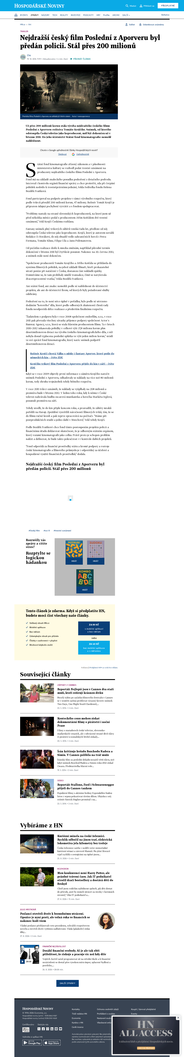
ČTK (29, 55)
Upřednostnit (82, 154)
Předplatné (168, 5)
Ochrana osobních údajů (108, 1009)
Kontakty (76, 1009)
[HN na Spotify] (56, 1028)
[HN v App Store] (52, 1042)
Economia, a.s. (40, 1013)
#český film (34, 530)
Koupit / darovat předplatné (143, 1009)
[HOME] (16, 15)
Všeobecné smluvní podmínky (110, 1023)
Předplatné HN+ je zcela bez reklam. (103, 667)
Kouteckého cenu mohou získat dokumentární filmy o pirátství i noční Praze (83, 722)
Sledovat (62, 154)
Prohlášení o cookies (106, 1014)
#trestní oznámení (62, 530)
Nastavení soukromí (105, 1018)
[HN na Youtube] (60, 1028)
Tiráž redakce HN (79, 1014)
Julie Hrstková (28, 909)
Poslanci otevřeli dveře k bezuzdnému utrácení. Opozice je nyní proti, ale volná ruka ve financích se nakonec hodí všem (55, 917)
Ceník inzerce (77, 1027)
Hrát (74, 561)
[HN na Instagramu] (47, 1028)
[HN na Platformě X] (39, 1028)
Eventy (134, 1014)
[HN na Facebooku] (43, 1028)
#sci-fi (47, 530)
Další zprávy (67, 983)
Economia (76, 1018)
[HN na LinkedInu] (51, 1028)
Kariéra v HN (77, 1023)
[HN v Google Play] (32, 1042)
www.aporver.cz (84, 116)
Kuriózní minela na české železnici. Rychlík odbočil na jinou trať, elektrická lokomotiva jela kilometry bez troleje (84, 840)
